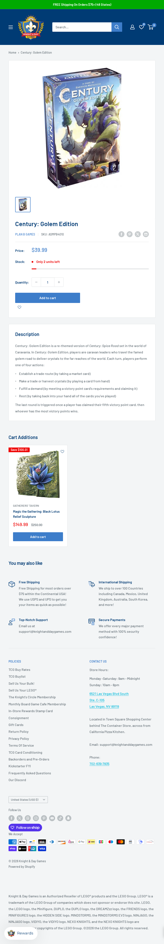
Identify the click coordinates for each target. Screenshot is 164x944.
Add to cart (47, 298)
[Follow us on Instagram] (36, 818)
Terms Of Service (21, 745)
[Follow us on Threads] (28, 818)
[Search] (116, 27)
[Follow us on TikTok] (60, 818)
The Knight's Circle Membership (32, 697)
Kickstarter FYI (20, 766)
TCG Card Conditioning (25, 752)
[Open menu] (11, 27)
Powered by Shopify (22, 866)
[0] (150, 27)
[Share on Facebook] (121, 234)
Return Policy (19, 731)
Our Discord (17, 780)
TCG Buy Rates (19, 669)
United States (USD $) (24, 799)
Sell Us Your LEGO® (23, 690)
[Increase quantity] (58, 282)
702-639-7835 (99, 764)
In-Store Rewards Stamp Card (31, 711)
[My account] (132, 27)
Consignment (19, 718)
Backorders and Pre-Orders (29, 759)
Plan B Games (25, 234)
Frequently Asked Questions (30, 773)
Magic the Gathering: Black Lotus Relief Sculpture (36, 513)
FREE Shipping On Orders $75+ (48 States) (82, 4)
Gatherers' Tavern (26, 505)
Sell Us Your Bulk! (21, 683)
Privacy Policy (19, 738)
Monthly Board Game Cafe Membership (37, 704)
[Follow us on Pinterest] (44, 818)
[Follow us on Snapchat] (68, 818)
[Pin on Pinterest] (130, 234)
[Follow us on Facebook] (12, 818)
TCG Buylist (17, 676)
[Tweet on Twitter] (138, 234)
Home (12, 52)
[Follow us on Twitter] (20, 818)
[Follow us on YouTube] (52, 818)
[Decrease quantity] (36, 282)
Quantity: (22, 282)
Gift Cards (16, 725)
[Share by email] (146, 234)
